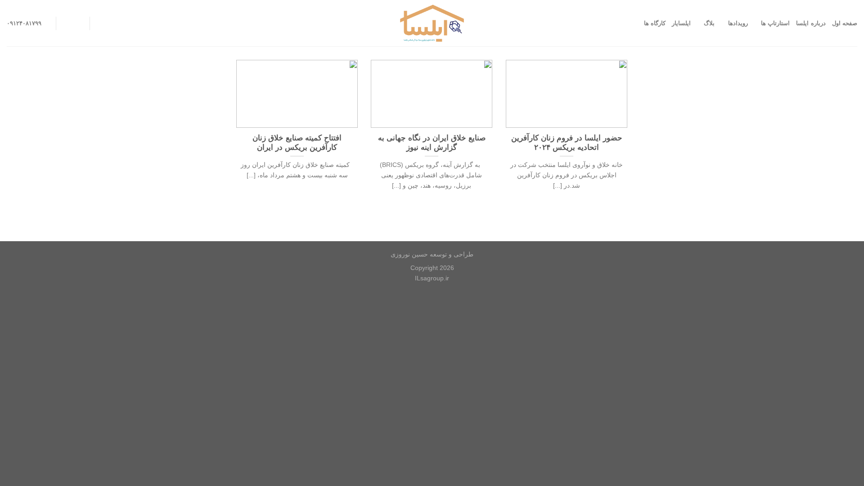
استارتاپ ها (775, 23)
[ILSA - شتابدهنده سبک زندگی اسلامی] (432, 23)
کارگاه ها (655, 23)
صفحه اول (844, 23)
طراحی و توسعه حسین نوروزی (432, 254)
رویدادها (737, 23)
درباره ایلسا (810, 23)
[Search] (100, 23)
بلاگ (709, 23)
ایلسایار (681, 23)
